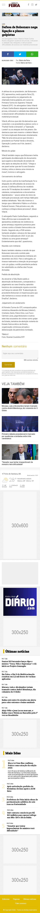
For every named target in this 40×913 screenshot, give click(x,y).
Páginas (16, 899)
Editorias (5, 899)
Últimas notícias (29, 899)
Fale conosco (20, 903)
